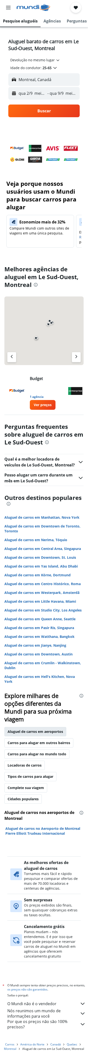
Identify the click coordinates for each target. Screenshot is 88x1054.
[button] (8, 7)
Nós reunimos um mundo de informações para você (34, 1013)
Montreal (10, 1049)
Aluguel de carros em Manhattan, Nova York (41, 517)
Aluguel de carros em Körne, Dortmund (37, 575)
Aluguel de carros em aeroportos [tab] (35, 731)
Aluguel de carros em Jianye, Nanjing (35, 645)
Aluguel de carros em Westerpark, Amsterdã (41, 592)
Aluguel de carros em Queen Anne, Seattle (40, 619)
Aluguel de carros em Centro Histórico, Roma (42, 583)
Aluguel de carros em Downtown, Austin (38, 654)
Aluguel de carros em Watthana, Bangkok (39, 636)
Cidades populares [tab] (23, 799)
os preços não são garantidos (27, 989)
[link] (42, 405)
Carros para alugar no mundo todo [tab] (37, 754)
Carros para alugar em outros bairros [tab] (39, 742)
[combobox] (35, 60)
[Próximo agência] (76, 357)
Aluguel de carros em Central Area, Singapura (42, 548)
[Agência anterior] (11, 357)
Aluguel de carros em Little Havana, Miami (40, 601)
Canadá (55, 1044)
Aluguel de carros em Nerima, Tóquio (35, 540)
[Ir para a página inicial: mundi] (33, 7)
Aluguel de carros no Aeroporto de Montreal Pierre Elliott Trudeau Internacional (42, 831)
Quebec (72, 1044)
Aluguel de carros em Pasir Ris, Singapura (39, 627)
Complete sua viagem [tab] (26, 787)
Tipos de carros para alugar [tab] (30, 776)
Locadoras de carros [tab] (25, 765)
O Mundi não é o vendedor (31, 1003)
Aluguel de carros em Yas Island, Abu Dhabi (41, 566)
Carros (9, 1044)
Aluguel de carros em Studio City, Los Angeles (43, 610)
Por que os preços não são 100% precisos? (37, 1024)
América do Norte (32, 1044)
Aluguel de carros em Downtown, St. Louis (40, 557)
